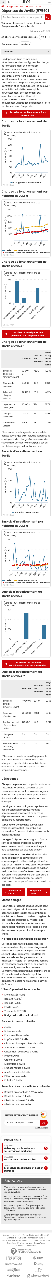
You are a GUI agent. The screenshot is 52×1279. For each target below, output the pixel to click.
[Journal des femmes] (13, 1258)
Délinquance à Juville (15, 1076)
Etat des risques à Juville (17, 1068)
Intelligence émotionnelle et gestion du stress (23, 1168)
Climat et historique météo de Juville (23, 1043)
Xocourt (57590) (13, 1003)
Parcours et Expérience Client (20, 1158)
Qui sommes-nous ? (11, 1235)
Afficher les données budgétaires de (19, 37)
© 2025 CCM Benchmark (26, 1246)
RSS (48, 1240)
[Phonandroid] (38, 1276)
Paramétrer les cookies (11, 1240)
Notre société (35, 1235)
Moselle (29, 7)
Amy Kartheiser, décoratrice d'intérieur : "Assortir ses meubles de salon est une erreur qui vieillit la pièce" (25, 1217)
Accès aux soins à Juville (17, 1072)
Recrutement (20, 1238)
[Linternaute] (13, 1264)
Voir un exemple (41, 1127)
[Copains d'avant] (13, 1270)
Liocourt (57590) (13, 999)
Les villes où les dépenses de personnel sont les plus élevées (27, 334)
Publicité (45, 1235)
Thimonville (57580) (15, 1011)
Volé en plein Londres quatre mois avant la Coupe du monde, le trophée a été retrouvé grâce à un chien (25, 1189)
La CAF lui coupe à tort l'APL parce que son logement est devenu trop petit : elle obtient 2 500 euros (25, 1207)
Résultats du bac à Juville (17, 1096)
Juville (38, 7)
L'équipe (25, 1235)
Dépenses (8, 52)
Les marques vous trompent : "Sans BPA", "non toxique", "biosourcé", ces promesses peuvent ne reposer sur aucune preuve (26, 1198)
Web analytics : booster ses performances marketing (19, 1148)
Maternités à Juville (14, 1064)
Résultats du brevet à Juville (19, 1100)
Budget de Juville (35, 892)
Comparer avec (9, 44)
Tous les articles (38, 1240)
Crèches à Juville (13, 1060)
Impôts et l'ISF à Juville (16, 1039)
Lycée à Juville (11, 1055)
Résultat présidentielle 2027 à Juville (23, 1092)
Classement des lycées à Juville (21, 1051)
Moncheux (18, 23)
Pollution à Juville (13, 1080)
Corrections (11, 1243)
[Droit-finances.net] (38, 1264)
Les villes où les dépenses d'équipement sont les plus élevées (28, 664)
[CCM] (38, 1258)
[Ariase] (13, 1275)
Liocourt (29, 23)
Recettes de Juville (15, 892)
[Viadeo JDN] (38, 1270)
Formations (12, 1140)
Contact (10, 1238)
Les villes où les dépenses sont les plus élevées (28, 113)
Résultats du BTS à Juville (17, 1104)
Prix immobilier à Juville (16, 1035)
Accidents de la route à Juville (20, 1047)
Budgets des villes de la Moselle (21, 1015)
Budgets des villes (15, 7)
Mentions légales (25, 1243)
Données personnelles (36, 1238)
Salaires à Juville (12, 1031)
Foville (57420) (12, 1007)
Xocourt (39, 23)
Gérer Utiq (26, 1240)
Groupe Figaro (39, 1243)
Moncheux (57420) (14, 994)
